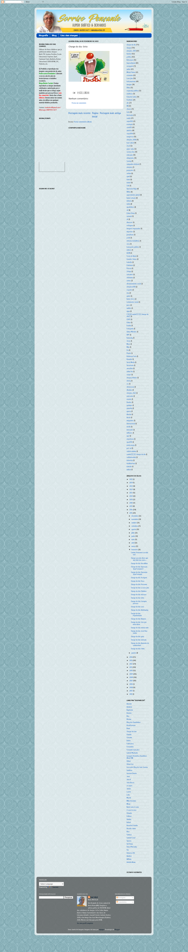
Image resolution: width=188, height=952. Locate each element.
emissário (130, 396)
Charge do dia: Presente (139, 584)
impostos (130, 232)
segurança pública (133, 91)
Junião (129, 789)
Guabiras (129, 770)
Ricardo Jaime (131, 829)
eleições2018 (131, 287)
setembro (134, 526)
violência (129, 94)
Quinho (129, 819)
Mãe (128, 347)
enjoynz (101, 930)
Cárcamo (129, 738)
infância (129, 201)
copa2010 (130, 121)
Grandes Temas (132, 259)
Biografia (43, 35)
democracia (130, 387)
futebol (129, 54)
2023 (131, 486)
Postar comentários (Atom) (83, 122)
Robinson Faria (131, 356)
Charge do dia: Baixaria (138, 619)
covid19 (129, 127)
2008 (131, 677)
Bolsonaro (130, 60)
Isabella (129, 262)
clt (127, 219)
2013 (131, 661)
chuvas (129, 109)
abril (133, 543)
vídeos (129, 250)
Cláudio (129, 735)
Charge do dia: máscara (138, 595)
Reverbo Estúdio (132, 826)
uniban (129, 470)
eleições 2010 (131, 51)
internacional (131, 424)
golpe (129, 69)
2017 (131, 506)
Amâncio (129, 707)
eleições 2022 (131, 393)
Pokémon (130, 265)
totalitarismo (131, 463)
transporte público (133, 247)
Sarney (129, 161)
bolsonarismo (131, 82)
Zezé (128, 146)
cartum (129, 173)
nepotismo (130, 439)
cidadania (130, 278)
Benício (129, 713)
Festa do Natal (131, 256)
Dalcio (129, 741)
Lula (128, 112)
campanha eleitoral (133, 164)
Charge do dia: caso (137, 607)
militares (129, 433)
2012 (131, 664)
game (128, 296)
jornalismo (130, 235)
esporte (129, 290)
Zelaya (129, 271)
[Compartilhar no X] (83, 92)
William (129, 859)
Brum (128, 728)
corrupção (130, 66)
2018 (131, 503)
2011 (130, 667)
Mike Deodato (131, 801)
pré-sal (129, 448)
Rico (128, 832)
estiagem (130, 226)
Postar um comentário (79, 103)
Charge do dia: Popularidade (136, 615)
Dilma (128, 88)
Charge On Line (132, 732)
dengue (129, 85)
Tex (128, 850)
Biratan (129, 719)
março (133, 546)
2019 (131, 500)
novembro (135, 519)
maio (133, 540)
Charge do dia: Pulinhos (139, 591)
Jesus (128, 341)
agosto (134, 529)
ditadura (129, 390)
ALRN (128, 253)
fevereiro (134, 550)
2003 (131, 691)
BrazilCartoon (131, 725)
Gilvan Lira (130, 764)
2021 (131, 493)
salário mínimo (131, 451)
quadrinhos (130, 207)
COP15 (129, 319)
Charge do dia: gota (137, 637)
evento (129, 399)
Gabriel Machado (132, 753)
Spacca (129, 841)
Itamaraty (130, 338)
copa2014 (130, 134)
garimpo (129, 405)
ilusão (129, 418)
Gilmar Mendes (132, 332)
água (128, 311)
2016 (131, 510)
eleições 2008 (131, 140)
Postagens (121, 898)
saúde (129, 118)
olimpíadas (130, 158)
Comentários (122, 902)
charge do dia (131, 45)
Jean (128, 776)
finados (129, 402)
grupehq (129, 408)
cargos (129, 375)
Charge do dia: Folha (138, 649)
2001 (131, 694)
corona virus (131, 152)
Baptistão (130, 710)
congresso (130, 137)
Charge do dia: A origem (139, 578)
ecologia (129, 124)
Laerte (129, 792)
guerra (129, 411)
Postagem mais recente (79, 113)
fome (128, 180)
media (129, 427)
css (128, 384)
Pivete (129, 353)
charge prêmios (132, 378)
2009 (131, 674)
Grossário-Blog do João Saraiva (137, 767)
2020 (131, 496)
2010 (131, 671)
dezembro (135, 516)
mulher (129, 308)
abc (128, 103)
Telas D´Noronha (132, 847)
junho (133, 536)
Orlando (129, 813)
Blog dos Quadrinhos (134, 722)
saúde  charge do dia (136, 454)
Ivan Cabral (130, 143)
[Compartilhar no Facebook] (85, 92)
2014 (131, 657)
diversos (129, 222)
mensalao (130, 430)
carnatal (129, 216)
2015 (131, 513)
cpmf (128, 176)
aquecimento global (133, 195)
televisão (130, 460)
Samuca (129, 835)
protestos (130, 170)
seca (128, 244)
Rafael (129, 822)
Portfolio (129, 100)
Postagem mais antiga (110, 113)
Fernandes (130, 747)
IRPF (128, 335)
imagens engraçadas (133, 229)
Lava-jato (130, 78)
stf (127, 210)
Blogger (117, 930)
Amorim (129, 704)
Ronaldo (129, 359)
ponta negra (131, 445)
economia (130, 75)
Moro (128, 344)
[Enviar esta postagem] (74, 93)
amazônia (130, 369)
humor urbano (131, 198)
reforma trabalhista (133, 241)
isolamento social (132, 302)
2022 (131, 489)
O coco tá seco (131, 810)
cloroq (129, 381)
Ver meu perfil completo (85, 923)
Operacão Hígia (132, 189)
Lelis (128, 795)
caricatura (130, 275)
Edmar (129, 323)
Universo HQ (131, 853)
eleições (129, 167)
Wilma (129, 192)
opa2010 (129, 442)
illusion (129, 414)
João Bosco (130, 783)
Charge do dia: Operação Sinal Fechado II (139, 568)
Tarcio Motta (131, 362)
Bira (128, 716)
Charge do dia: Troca (137, 581)
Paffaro (129, 816)
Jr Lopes (129, 786)
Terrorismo (130, 365)
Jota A (129, 780)
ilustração (130, 115)
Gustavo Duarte (132, 773)
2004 (131, 688)
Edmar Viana (131, 213)
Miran (128, 804)
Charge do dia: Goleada (138, 640)
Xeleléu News (131, 862)
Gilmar (129, 761)
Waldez (129, 856)
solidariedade (131, 457)
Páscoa (129, 268)
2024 (131, 483)
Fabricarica (130, 744)
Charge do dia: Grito (137, 598)
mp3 (128, 436)
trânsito (129, 467)
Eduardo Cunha (131, 97)
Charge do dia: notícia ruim (139, 628)
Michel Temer (131, 72)
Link (128, 186)
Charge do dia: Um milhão (139, 563)
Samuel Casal (131, 838)
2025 (131, 479)
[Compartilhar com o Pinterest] (88, 92)
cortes (129, 281)
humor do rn (131, 299)
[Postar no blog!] (81, 92)
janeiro (133, 653)
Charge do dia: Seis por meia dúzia (139, 623)
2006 (131, 684)
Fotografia (130, 329)
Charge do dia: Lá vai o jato (140, 588)
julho (133, 533)
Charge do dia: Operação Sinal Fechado (139, 573)
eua (128, 293)
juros (128, 305)
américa (129, 131)
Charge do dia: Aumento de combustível (140, 644)
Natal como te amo (133, 807)
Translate (55, 887)
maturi (129, 183)
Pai (128, 350)
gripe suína (130, 149)
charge (129, 48)
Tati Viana (130, 844)
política (129, 57)
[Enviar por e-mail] (78, 92)
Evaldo (129, 326)
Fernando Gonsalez (133, 750)
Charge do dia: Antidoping (139, 610)
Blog (54, 35)
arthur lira (130, 372)
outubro (134, 523)
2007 (131, 681)
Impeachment (131, 63)
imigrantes (130, 421)
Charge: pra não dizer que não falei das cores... (139, 559)
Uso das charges (69, 35)
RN (127, 106)
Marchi (129, 798)
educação (130, 155)
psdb (128, 238)
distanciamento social (134, 284)
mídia (128, 204)
